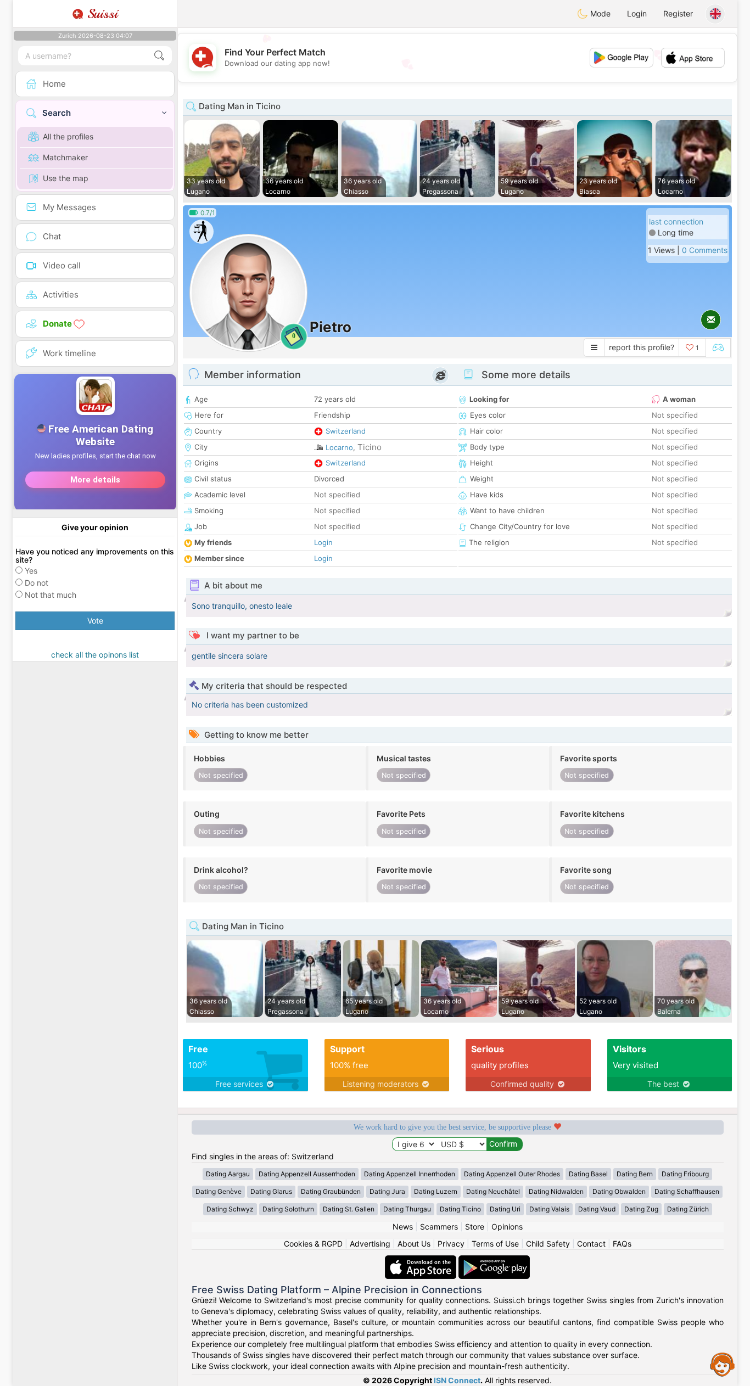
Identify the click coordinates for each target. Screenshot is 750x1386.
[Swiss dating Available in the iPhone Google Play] (494, 1260)
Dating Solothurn (288, 1209)
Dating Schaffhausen (686, 1191)
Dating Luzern (435, 1191)
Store (474, 1226)
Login (637, 13)
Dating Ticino (460, 1209)
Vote (95, 620)
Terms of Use (495, 1243)
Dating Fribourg (685, 1174)
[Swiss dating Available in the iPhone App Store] (421, 1260)
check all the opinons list (95, 654)
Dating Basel (588, 1174)
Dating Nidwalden (556, 1191)
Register (678, 13)
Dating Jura (387, 1191)
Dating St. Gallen (348, 1209)
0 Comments (704, 250)
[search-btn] (159, 55)
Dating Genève (218, 1191)
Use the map (65, 178)
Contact (591, 1243)
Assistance (722, 1364)
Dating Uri (505, 1209)
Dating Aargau (228, 1174)
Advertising (370, 1243)
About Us (414, 1243)
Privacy (451, 1243)
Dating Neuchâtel (493, 1191)
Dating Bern (635, 1174)
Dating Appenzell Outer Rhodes (512, 1174)
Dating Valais (549, 1209)
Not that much (50, 594)
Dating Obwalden (619, 1191)
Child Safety (548, 1243)
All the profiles (68, 136)
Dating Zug (641, 1209)
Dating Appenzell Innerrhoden (409, 1174)
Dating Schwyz (230, 1209)
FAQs (622, 1243)
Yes (31, 570)
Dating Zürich (688, 1209)
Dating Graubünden (331, 1191)
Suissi (100, 13)
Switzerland (346, 431)
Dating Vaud (596, 1209)
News (403, 1226)
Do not (36, 582)
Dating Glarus (271, 1191)
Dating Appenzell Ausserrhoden (307, 1174)
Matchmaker (65, 157)
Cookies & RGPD (313, 1243)
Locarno (339, 447)
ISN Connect (457, 1380)
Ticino (369, 447)
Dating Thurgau (407, 1209)
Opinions (507, 1226)
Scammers (439, 1226)
